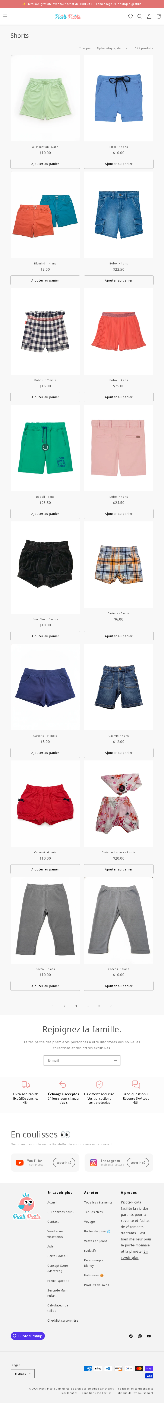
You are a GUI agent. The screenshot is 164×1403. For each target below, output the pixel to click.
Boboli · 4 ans (119, 263)
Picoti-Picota (47, 1388)
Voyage (89, 1222)
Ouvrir (62, 1163)
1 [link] (53, 1006)
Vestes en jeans (95, 1241)
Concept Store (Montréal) (57, 1268)
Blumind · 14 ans (45, 263)
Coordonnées (69, 1392)
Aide (50, 1246)
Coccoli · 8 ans (45, 969)
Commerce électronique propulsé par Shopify (85, 1388)
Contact (53, 1222)
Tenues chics (93, 1212)
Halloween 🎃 (94, 1275)
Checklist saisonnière (62, 1320)
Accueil (52, 1202)
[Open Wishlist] (130, 16)
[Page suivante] (111, 1006)
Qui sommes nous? (61, 1212)
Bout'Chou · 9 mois (45, 619)
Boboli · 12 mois (45, 380)
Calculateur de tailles (57, 1308)
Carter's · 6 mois (119, 613)
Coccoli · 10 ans (118, 969)
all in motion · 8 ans (45, 147)
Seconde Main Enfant (57, 1293)
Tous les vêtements (98, 1202)
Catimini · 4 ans (118, 736)
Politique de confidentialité (135, 1388)
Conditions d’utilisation (97, 1392)
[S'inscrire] (115, 1060)
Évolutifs (90, 1251)
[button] (5, 16)
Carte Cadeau (57, 1256)
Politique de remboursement (134, 1392)
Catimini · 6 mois (45, 852)
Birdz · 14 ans (119, 147)
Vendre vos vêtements (55, 1234)
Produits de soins (96, 1285)
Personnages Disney (93, 1263)
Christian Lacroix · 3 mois (119, 852)
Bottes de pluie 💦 (97, 1231)
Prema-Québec (58, 1281)
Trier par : (85, 48)
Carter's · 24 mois (45, 736)
